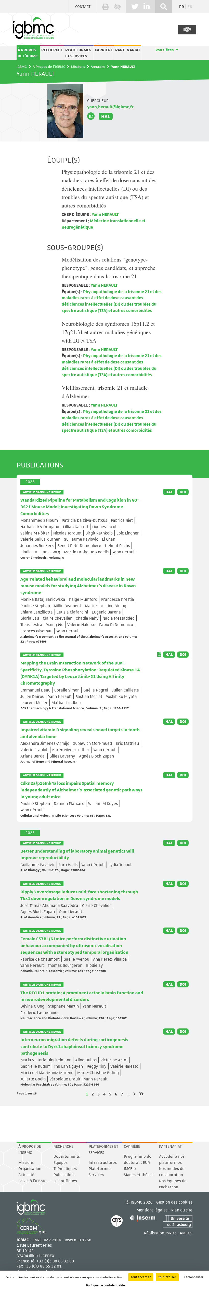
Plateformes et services (78, 53)
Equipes (61, 1162)
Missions (78, 66)
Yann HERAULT (105, 214)
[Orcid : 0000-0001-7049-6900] (91, 116)
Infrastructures (103, 1162)
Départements (67, 1156)
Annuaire (98, 66)
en (189, 6)
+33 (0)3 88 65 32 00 (55, 1260)
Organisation (29, 1168)
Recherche (52, 50)
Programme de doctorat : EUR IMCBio (137, 1162)
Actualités (27, 1174)
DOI (183, 491)
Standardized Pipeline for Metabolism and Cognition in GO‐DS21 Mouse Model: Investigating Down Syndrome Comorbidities (79, 507)
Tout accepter (141, 1277)
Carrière (104, 50)
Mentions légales (152, 1209)
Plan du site (181, 1209)
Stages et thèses (138, 1174)
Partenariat (127, 50)
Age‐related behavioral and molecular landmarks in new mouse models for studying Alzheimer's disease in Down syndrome (78, 586)
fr (181, 6)
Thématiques (65, 1168)
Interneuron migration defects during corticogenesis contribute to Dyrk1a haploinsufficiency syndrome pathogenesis (74, 1046)
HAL (105, 116)
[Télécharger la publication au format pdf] (159, 654)
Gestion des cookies (174, 1202)
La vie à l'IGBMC (32, 1180)
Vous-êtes (164, 50)
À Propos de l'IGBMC (27, 53)
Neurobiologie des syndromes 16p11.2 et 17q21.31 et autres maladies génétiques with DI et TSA (108, 332)
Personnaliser (193, 1277)
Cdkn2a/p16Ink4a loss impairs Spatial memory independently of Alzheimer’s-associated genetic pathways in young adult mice (81, 790)
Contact (82, 6)
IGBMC (22, 66)
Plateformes (100, 1168)
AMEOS (186, 1232)
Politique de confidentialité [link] (105, 1285)
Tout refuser (167, 1277)
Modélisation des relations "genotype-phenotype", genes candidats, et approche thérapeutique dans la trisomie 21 (108, 268)
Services (96, 1174)
